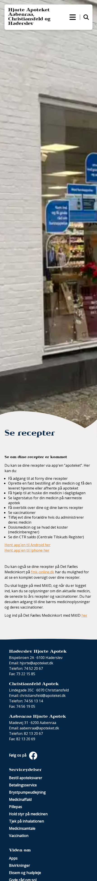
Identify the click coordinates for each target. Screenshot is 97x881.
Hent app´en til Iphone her (27, 550)
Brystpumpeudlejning (27, 792)
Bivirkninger (19, 865)
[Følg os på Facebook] (32, 755)
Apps (13, 858)
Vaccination (18, 835)
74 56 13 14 (33, 700)
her (84, 615)
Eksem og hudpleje (25, 872)
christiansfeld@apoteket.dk (43, 695)
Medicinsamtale (22, 828)
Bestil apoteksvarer (25, 777)
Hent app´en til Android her (28, 544)
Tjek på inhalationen (26, 821)
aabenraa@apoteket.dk (39, 728)
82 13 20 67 (33, 733)
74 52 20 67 (33, 668)
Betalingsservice (23, 785)
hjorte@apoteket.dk (36, 663)
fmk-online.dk (42, 571)
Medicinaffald (20, 799)
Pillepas (15, 806)
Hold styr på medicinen (28, 813)
